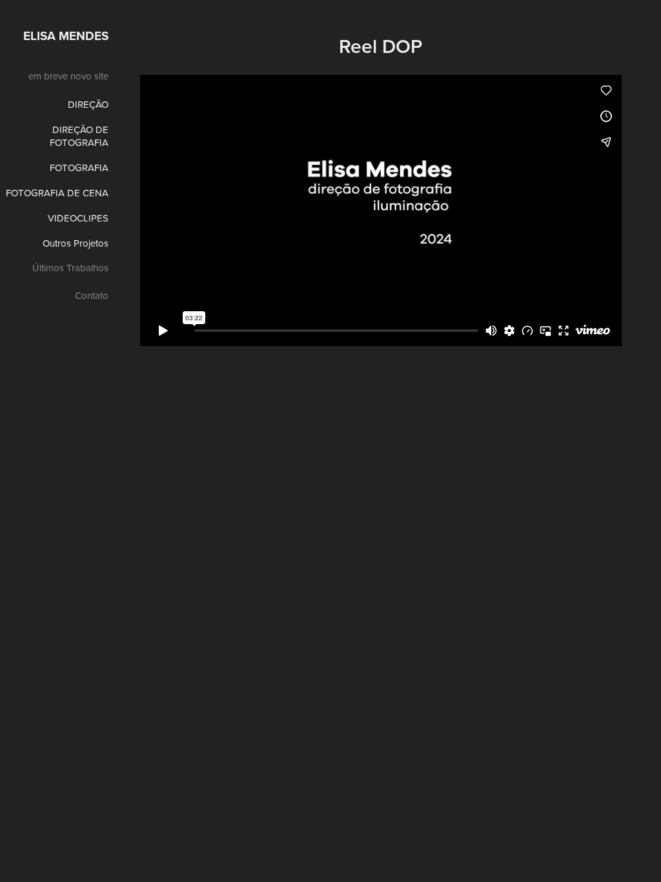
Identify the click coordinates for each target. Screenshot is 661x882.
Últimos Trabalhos (70, 267)
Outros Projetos (75, 243)
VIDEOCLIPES (78, 218)
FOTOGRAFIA (79, 167)
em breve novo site (68, 76)
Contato (91, 295)
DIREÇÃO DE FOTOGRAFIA (79, 136)
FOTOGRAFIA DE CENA (57, 193)
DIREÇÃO (88, 104)
